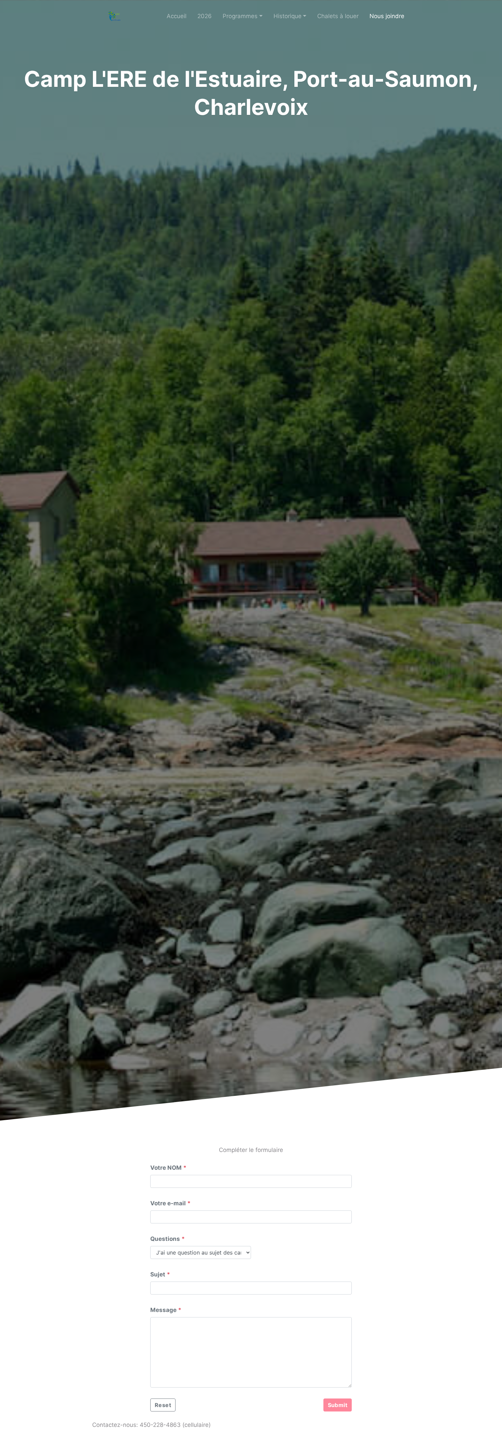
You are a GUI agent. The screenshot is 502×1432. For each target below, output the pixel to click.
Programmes (240, 16)
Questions (165, 1238)
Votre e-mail (168, 1203)
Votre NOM (166, 1167)
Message (163, 1310)
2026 (204, 16)
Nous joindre (386, 16)
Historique (288, 16)
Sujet (157, 1274)
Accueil (176, 16)
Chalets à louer (338, 16)
